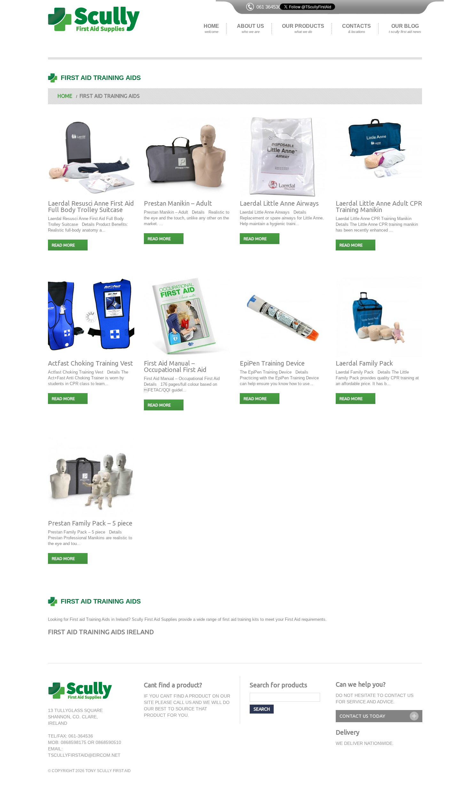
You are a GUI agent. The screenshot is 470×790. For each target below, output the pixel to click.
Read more (63, 245)
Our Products (303, 28)
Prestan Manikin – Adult (178, 203)
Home (211, 28)
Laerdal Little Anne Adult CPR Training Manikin (379, 206)
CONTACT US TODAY (362, 716)
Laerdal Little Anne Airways (279, 203)
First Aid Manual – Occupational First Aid (175, 366)
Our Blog (405, 28)
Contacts (356, 28)
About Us (250, 28)
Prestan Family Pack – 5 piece (90, 523)
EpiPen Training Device (272, 363)
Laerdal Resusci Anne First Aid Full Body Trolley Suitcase (91, 206)
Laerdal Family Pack (364, 363)
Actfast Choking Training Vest (90, 363)
